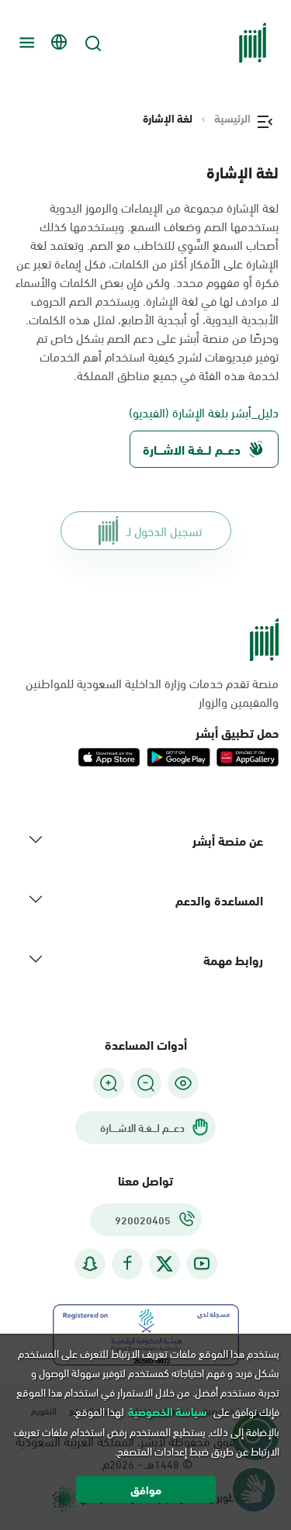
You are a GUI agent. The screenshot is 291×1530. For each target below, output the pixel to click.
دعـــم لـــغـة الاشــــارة (192, 449)
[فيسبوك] (127, 1263)
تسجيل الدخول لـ (164, 530)
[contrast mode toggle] (183, 1083)
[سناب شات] (90, 1263)
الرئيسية (232, 118)
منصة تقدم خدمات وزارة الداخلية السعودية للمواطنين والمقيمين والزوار (152, 692)
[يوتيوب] (201, 1263)
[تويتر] (164, 1264)
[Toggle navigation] (25, 43)
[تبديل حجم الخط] (146, 1083)
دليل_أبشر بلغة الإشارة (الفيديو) (204, 412)
